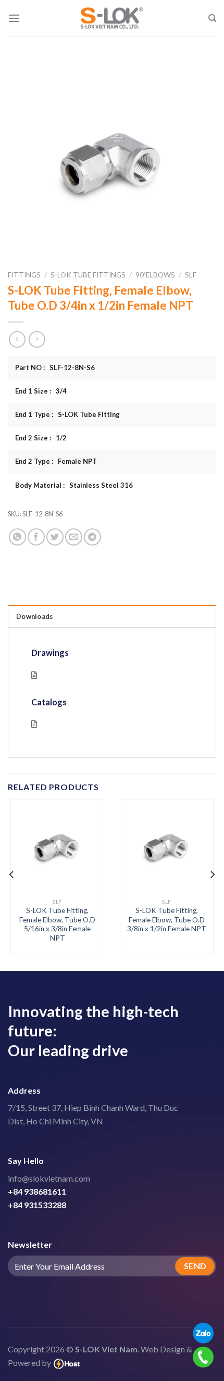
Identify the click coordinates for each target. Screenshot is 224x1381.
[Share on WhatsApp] (17, 537)
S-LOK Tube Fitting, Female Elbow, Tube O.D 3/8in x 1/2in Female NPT (166, 919)
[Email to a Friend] (73, 537)
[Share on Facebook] (36, 537)
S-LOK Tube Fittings (88, 275)
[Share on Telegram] (92, 537)
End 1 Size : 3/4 (41, 391)
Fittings (24, 275)
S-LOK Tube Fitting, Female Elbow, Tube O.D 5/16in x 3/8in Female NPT (57, 924)
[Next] (212, 874)
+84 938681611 (37, 1191)
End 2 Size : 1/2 (41, 438)
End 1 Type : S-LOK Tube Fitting (67, 414)
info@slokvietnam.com (49, 1178)
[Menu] (14, 18)
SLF (190, 275)
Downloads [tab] (34, 616)
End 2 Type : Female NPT (56, 461)
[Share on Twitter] (55, 537)
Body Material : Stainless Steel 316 (74, 485)
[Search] (212, 18)
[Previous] (12, 874)
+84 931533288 (37, 1205)
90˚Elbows (155, 275)
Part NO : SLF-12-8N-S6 (55, 367)
